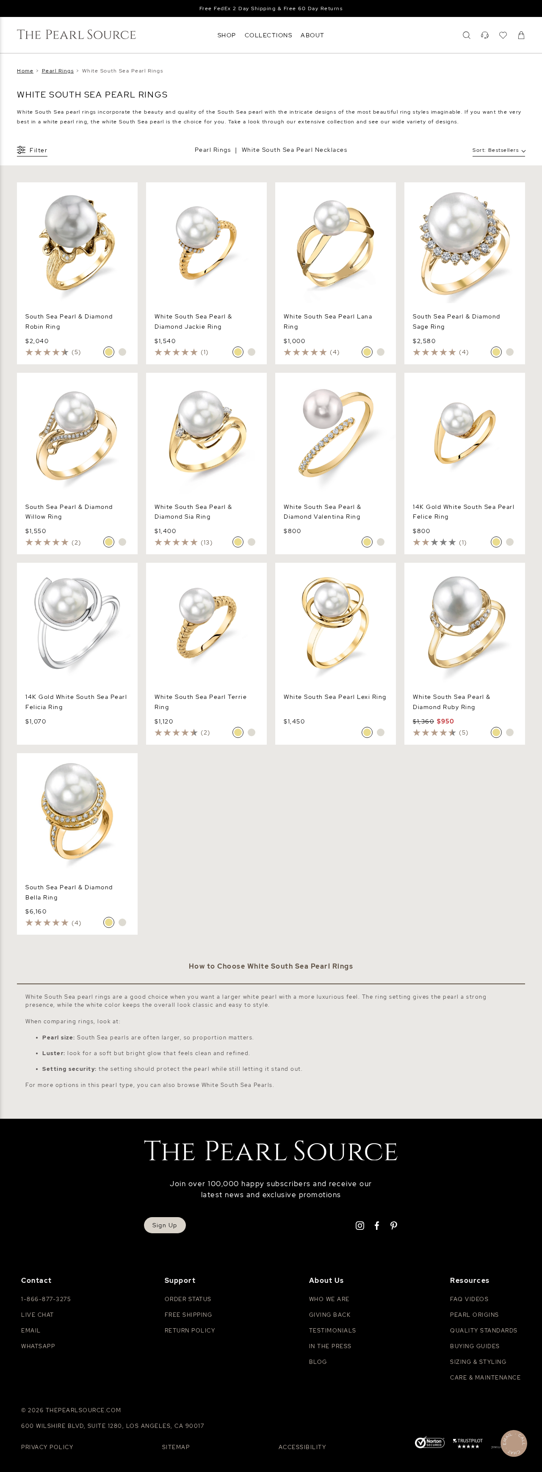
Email (31, 1330)
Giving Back (330, 1314)
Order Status (188, 1299)
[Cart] (521, 35)
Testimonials (333, 1330)
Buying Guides (475, 1346)
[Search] (466, 35)
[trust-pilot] (468, 1445)
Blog (318, 1362)
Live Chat (37, 1314)
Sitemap (176, 1447)
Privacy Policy (47, 1447)
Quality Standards (484, 1330)
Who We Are (329, 1299)
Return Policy (190, 1330)
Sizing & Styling (478, 1362)
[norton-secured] (430, 1443)
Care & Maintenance (485, 1377)
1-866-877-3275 (46, 1299)
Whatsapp (38, 1346)
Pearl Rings (213, 150)
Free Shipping (189, 1314)
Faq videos (469, 1299)
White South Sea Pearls (237, 1085)
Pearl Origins (474, 1314)
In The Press (330, 1346)
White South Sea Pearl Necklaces (295, 150)
